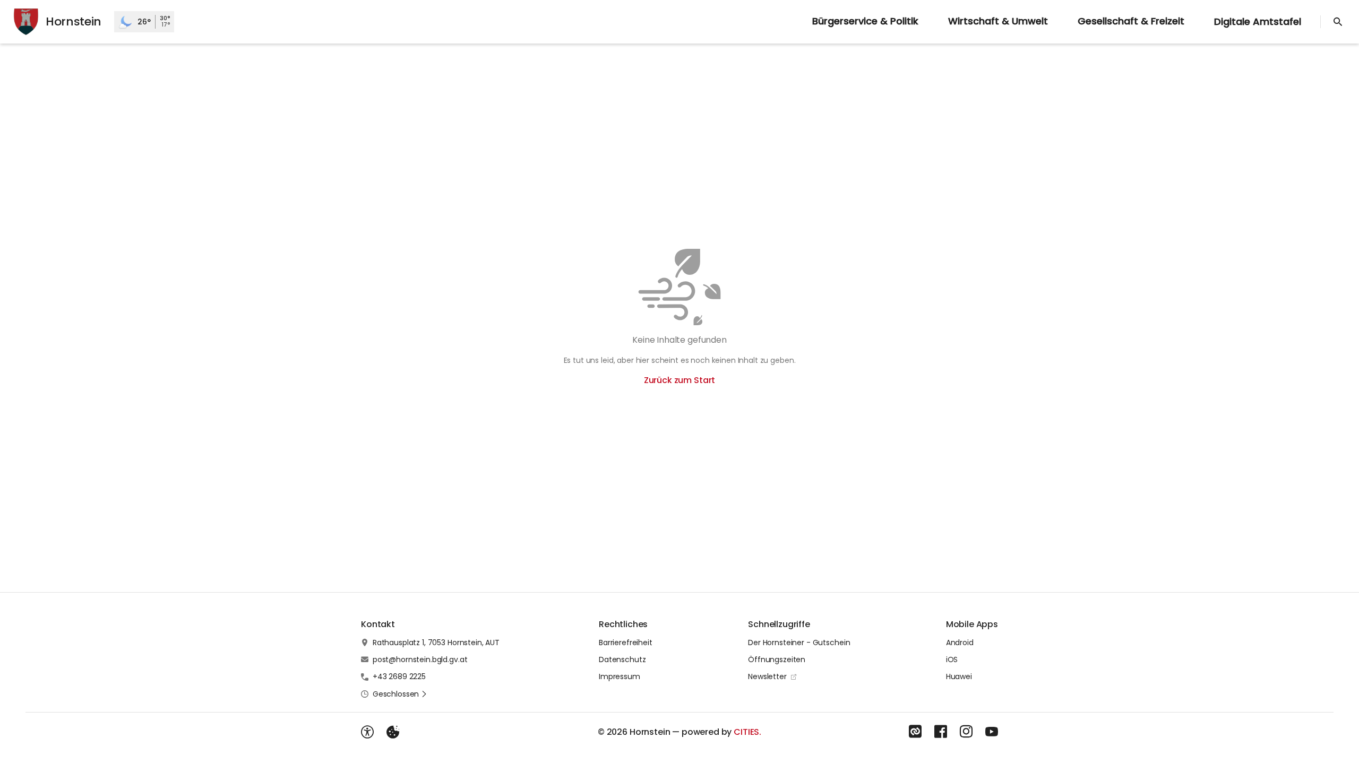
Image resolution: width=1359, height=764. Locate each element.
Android (960, 642)
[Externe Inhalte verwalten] (392, 732)
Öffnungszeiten (776, 659)
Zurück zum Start (679, 380)
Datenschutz (622, 659)
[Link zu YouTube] (991, 731)
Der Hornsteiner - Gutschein (799, 642)
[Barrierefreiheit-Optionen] (367, 732)
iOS (952, 659)
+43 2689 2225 (399, 676)
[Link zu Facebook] (940, 731)
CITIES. (747, 732)
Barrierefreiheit (625, 642)
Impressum (619, 676)
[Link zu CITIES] (915, 731)
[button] (400, 694)
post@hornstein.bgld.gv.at (420, 659)
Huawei (959, 676)
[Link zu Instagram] (966, 731)
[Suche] (1337, 21)
